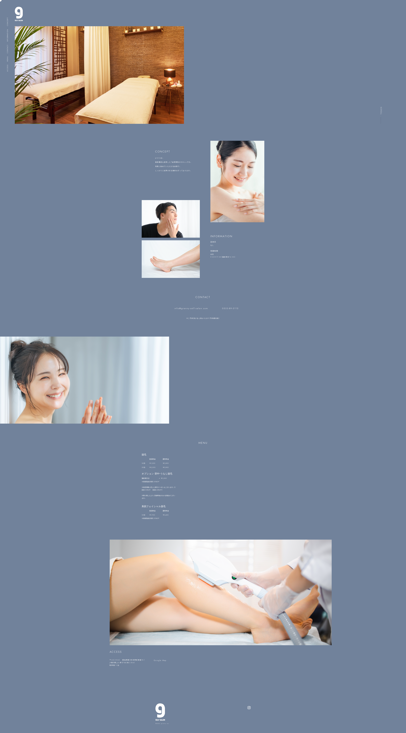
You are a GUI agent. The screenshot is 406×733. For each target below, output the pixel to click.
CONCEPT (7, 21)
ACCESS (7, 68)
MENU (7, 59)
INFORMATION (7, 35)
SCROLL (381, 111)
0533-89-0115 (230, 308)
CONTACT (7, 49)
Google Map (160, 660)
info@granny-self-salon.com (191, 308)
